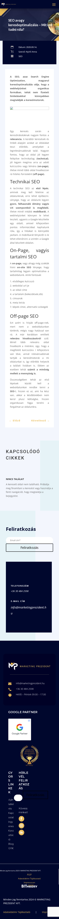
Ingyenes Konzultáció (11, 830)
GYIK (11, 848)
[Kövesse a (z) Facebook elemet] (21, 819)
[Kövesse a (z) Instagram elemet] (21, 825)
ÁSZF (29, 874)
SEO (20, 56)
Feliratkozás (29, 547)
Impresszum (29, 882)
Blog (11, 844)
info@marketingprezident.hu (30, 683)
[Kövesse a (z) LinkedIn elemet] (21, 832)
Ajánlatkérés (11, 804)
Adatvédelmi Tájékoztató (29, 878)
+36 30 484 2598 (20, 591)
